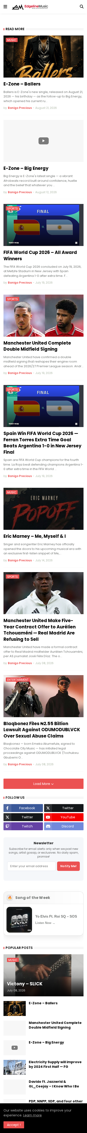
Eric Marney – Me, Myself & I (34, 536)
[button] (5, 6)
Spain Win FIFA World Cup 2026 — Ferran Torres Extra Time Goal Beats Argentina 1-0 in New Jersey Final (42, 443)
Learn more (32, 1115)
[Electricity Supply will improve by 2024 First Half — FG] (14, 1067)
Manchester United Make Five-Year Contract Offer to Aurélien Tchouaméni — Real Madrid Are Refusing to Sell (39, 630)
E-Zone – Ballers (22, 84)
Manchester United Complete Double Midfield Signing (37, 346)
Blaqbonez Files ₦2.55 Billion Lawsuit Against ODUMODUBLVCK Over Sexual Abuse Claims (41, 730)
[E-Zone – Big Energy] (43, 141)
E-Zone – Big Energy (25, 168)
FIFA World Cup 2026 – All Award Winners (40, 255)
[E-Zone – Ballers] (14, 1008)
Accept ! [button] (14, 1124)
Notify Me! (68, 866)
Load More (42, 783)
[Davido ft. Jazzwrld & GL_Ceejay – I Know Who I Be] (14, 1087)
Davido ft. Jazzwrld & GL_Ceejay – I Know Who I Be (54, 1084)
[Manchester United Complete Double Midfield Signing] (14, 1028)
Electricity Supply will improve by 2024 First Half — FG (55, 1064)
